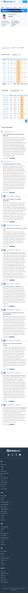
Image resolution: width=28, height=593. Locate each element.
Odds (20, 7)
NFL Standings (4, 482)
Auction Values (4, 513)
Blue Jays (18, 196)
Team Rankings (4, 477)
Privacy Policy (4, 580)
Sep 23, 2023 (5, 115)
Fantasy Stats (8, 7)
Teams (2, 517)
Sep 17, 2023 (5, 113)
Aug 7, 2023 (5, 97)
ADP (2, 475)
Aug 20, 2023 (5, 102)
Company (3, 571)
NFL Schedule (4, 484)
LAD (8, 61)
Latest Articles (4, 488)
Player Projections (5, 533)
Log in (20, 1)
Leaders (15, 7)
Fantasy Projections (5, 502)
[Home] (9, 1)
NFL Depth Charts (5, 473)
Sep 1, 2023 (5, 106)
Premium (25, 1)
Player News (3, 471)
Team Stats (3, 480)
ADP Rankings (4, 511)
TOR (8, 75)
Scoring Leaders (4, 526)
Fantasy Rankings (4, 504)
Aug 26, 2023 (5, 104)
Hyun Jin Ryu (7, 131)
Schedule (3, 520)
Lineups (2, 515)
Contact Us (3, 575)
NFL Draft (3, 486)
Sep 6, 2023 (5, 109)
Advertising (3, 578)
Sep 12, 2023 (5, 111)
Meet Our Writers (5, 573)
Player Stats (3, 464)
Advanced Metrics (5, 509)
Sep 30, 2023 (5, 118)
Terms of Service (4, 582)
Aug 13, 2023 (5, 100)
